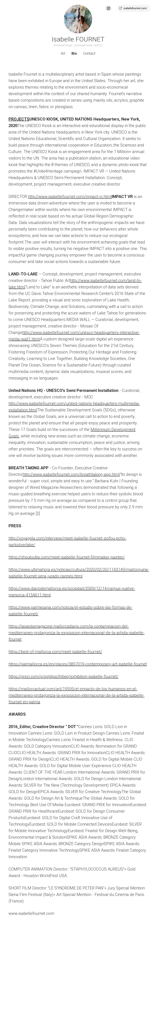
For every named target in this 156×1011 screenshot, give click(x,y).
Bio (74, 53)
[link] (78, 19)
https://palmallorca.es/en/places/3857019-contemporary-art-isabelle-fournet (78, 664)
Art (63, 53)
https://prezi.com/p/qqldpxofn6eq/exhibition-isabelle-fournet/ (63, 676)
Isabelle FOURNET (78, 39)
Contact (89, 53)
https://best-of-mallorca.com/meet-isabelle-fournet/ (55, 651)
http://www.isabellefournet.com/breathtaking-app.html (71, 474)
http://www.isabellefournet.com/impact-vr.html (70, 196)
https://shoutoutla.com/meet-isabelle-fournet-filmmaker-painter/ (67, 557)
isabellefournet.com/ (135, 8)
